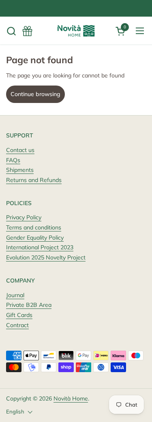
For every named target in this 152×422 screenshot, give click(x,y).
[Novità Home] (76, 31)
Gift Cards (19, 315)
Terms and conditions (33, 227)
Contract (17, 325)
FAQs (13, 160)
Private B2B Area (28, 304)
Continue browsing (35, 94)
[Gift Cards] (27, 31)
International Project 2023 (39, 247)
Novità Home (71, 398)
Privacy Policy (23, 217)
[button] (11, 31)
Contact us (20, 150)
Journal (15, 295)
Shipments (20, 170)
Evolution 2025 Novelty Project (46, 257)
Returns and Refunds (34, 180)
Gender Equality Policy (35, 237)
